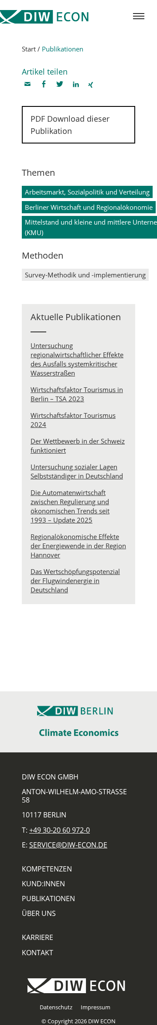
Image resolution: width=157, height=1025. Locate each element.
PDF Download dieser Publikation (70, 124)
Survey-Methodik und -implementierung (85, 274)
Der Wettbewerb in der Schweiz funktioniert (78, 445)
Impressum (95, 1007)
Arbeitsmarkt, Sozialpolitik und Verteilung (87, 192)
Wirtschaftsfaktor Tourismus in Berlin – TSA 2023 (77, 394)
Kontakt (37, 952)
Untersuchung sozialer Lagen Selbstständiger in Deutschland (77, 471)
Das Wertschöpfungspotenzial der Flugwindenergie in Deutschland (75, 580)
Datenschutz (56, 1007)
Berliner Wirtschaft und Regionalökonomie (89, 207)
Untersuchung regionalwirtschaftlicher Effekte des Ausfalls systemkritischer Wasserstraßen (77, 359)
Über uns (39, 913)
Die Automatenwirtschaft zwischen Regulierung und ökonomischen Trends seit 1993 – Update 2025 (70, 506)
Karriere (37, 937)
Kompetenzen (47, 869)
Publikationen (62, 48)
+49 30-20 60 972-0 (59, 830)
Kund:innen (43, 883)
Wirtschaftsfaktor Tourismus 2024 (73, 420)
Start (29, 48)
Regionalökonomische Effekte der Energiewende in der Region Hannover (78, 545)
